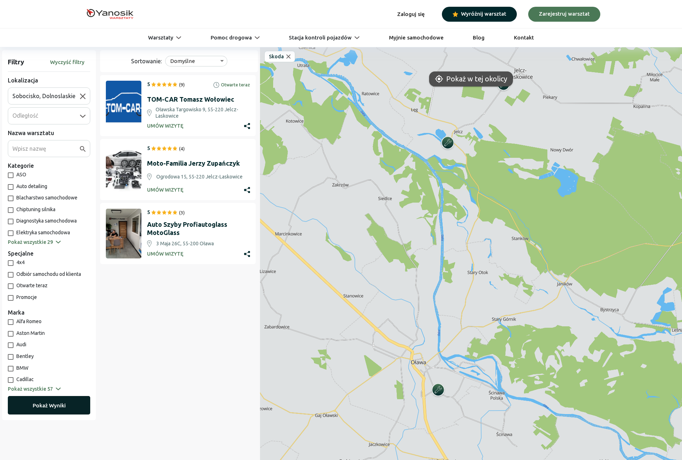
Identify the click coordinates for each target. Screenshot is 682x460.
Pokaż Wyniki (49, 405)
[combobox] (46, 96)
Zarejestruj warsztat (564, 14)
